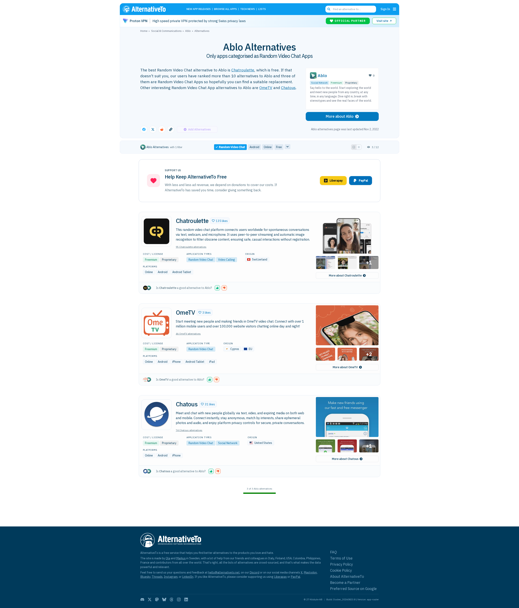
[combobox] (350, 9)
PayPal (295, 577)
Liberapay (280, 577)
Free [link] (279, 147)
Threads (157, 577)
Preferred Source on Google (353, 588)
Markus (181, 558)
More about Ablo (340, 116)
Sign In (385, 9)
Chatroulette (242, 69)
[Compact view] (358, 147)
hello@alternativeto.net (224, 572)
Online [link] (268, 147)
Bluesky (145, 577)
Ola (168, 558)
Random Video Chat (201, 259)
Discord (254, 572)
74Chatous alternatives (189, 430)
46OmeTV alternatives (188, 333)
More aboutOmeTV (345, 367)
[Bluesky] (164, 599)
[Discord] (142, 599)
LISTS (262, 9)
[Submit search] (328, 9)
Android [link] (254, 147)
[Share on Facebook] (144, 129)
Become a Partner (345, 582)
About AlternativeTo (347, 576)
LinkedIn (187, 577)
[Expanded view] (353, 147)
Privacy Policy (341, 564)
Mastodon (310, 572)
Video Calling (226, 259)
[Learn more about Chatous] (156, 414)
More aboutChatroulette (345, 275)
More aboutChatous (345, 459)
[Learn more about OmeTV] (156, 323)
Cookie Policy (341, 570)
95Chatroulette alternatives (191, 246)
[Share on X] (153, 129)
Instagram (171, 577)
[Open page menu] (394, 9)
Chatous (288, 87)
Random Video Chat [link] (232, 147)
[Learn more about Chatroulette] (156, 231)
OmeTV (265, 87)
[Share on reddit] (161, 129)
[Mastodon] (157, 599)
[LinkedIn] (186, 599)
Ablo (322, 75)
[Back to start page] (150, 9)
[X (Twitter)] (150, 599)
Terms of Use (341, 558)
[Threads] (171, 599)
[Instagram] (179, 599)
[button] (219, 220)
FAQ (333, 552)
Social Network (319, 82)
